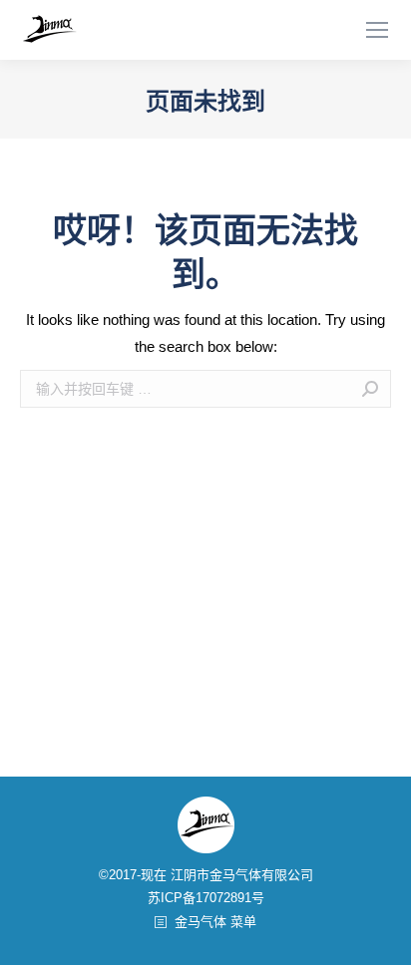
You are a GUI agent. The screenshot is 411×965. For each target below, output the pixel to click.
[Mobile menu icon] (377, 30)
